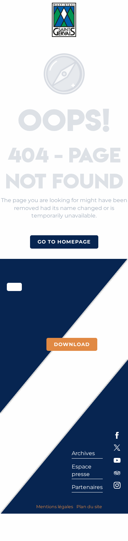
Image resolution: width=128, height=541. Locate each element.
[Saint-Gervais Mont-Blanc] (64, 20)
